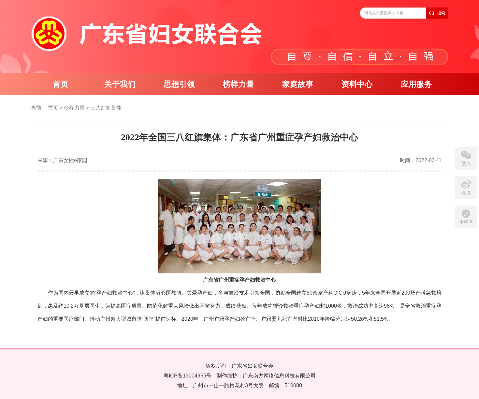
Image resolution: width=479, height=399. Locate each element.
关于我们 (120, 84)
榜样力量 (238, 84)
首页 (60, 84)
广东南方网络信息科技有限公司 (279, 375)
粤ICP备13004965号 (187, 375)
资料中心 (357, 84)
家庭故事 (297, 84)
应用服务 (416, 84)
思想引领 (179, 84)
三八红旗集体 (106, 108)
